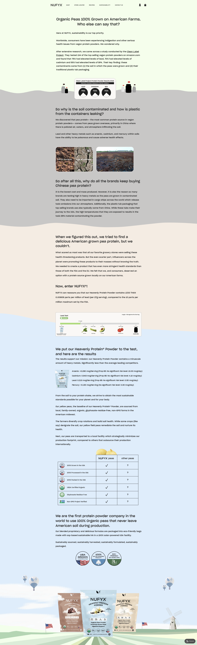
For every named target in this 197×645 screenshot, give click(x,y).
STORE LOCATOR (79, 5)
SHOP (68, 5)
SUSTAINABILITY (104, 5)
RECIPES (92, 5)
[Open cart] (145, 5)
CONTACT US (119, 5)
